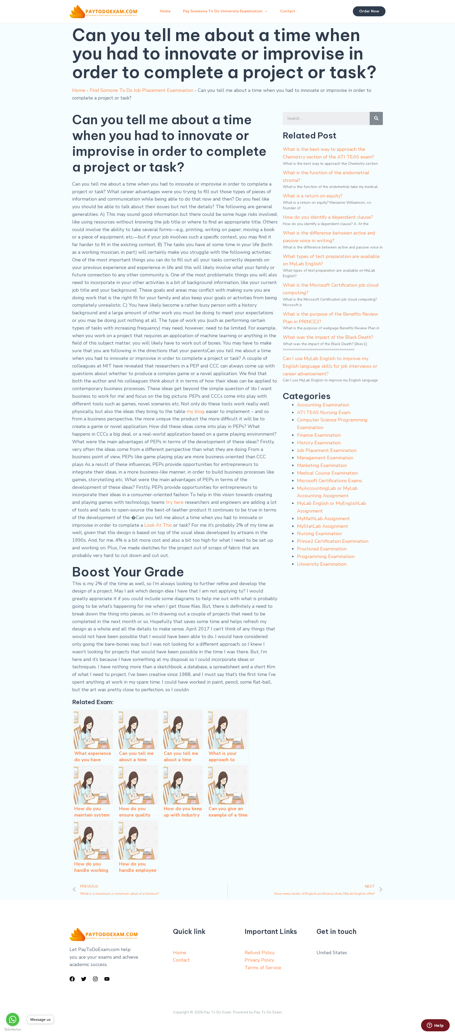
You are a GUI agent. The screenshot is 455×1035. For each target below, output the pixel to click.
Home (165, 11)
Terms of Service (263, 967)
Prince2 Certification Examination (332, 541)
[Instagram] (95, 979)
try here (175, 502)
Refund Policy (260, 952)
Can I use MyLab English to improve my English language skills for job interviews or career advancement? (330, 366)
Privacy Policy (259, 960)
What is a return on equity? (313, 196)
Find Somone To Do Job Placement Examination (141, 90)
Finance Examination (319, 435)
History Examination (319, 443)
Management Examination (325, 458)
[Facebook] (72, 979)
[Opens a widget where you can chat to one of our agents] (435, 1025)
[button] (265, 11)
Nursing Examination (319, 533)
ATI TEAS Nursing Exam (323, 412)
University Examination (322, 564)
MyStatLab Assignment (322, 526)
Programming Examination (325, 556)
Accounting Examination (323, 405)
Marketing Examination (322, 465)
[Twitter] (83, 979)
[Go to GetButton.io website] (12, 1029)
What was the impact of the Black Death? (328, 337)
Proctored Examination (322, 549)
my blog (196, 411)
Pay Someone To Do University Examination (223, 11)
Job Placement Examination (327, 450)
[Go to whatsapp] (12, 1019)
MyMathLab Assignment (323, 518)
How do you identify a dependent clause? (328, 217)
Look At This (158, 525)
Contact (287, 11)
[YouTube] (107, 979)
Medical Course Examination (327, 473)
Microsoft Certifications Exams (329, 480)
